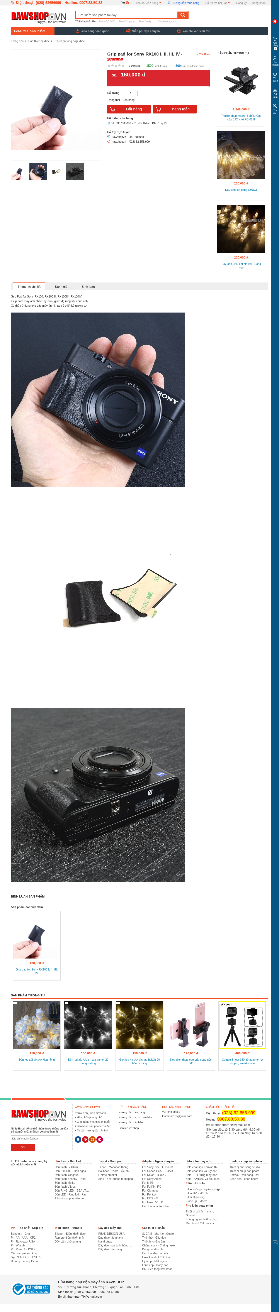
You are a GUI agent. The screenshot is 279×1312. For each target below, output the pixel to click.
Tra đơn (275, 111)
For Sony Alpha (152, 1178)
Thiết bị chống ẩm (153, 1241)
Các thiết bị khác (39, 41)
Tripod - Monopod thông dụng (115, 1167)
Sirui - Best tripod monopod (115, 1178)
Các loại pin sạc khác (24, 1253)
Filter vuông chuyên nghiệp (203, 1189)
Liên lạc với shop (129, 1128)
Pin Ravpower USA (23, 1241)
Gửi (23, 1147)
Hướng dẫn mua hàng (185, 3)
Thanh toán (180, 109)
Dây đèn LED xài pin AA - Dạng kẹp (241, 265)
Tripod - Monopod (110, 1161)
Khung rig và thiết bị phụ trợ (203, 1219)
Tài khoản (275, 63)
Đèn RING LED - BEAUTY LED (72, 1190)
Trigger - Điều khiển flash (70, 1233)
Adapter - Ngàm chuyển (158, 1161)
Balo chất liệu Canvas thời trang (203, 1167)
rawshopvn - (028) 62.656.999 (131, 141)
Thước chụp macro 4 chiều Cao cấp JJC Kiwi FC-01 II (241, 117)
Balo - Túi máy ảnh (198, 1161)
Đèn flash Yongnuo (66, 1175)
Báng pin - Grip (20, 1233)
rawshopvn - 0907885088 (128, 137)
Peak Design (145, 21)
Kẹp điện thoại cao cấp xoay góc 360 (191, 1061)
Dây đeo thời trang (110, 1249)
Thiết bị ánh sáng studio (245, 1167)
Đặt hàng (134, 109)
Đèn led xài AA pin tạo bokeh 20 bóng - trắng (88, 1061)
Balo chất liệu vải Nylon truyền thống (203, 1171)
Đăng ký (241, 3)
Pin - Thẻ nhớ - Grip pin (27, 1227)
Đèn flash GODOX (66, 1167)
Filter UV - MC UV (197, 1193)
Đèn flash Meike (65, 1182)
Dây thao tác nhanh (110, 1237)
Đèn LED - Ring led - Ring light (72, 1194)
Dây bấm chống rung (68, 1241)
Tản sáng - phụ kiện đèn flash (72, 1198)
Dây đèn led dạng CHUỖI (241, 189)
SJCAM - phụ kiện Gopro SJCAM (159, 1233)
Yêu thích (275, 79)
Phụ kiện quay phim (199, 1205)
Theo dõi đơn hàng (146, 3)
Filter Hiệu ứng (195, 1197)
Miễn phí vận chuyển (146, 31)
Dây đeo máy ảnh (167, 21)
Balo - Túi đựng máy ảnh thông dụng (203, 1175)
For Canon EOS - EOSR (157, 1171)
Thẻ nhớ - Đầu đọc (154, 1237)
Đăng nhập (258, 3)
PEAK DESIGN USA (111, 1233)
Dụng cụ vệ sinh (152, 1249)
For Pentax (149, 1194)
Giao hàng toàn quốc (95, 31)
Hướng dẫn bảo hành (131, 1122)
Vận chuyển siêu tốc (196, 31)
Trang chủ (17, 41)
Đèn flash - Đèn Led (68, 1161)
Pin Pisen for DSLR (23, 1249)
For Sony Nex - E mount (157, 1167)
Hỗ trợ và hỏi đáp (216, 3)
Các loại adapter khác (156, 1206)
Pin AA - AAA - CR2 (23, 1237)
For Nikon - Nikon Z (154, 1175)
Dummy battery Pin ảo (25, 1261)
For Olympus (150, 1190)
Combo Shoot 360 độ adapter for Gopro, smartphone (242, 1061)
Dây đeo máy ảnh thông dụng (115, 1245)
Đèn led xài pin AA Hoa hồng (37, 1059)
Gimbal (190, 1215)
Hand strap (105, 1241)
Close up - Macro (196, 1201)
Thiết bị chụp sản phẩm (244, 1171)
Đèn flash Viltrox (65, 1186)
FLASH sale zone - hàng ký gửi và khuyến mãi (29, 1163)
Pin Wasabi (18, 1245)
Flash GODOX (107, 21)
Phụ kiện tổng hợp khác (69, 41)
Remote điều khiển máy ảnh (72, 1237)
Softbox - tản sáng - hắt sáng (247, 1175)
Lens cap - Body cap (155, 1265)
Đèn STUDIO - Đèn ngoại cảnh (72, 1171)
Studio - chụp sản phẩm (246, 1161)
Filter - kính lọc (196, 1183)
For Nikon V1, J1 (152, 1202)
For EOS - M (150, 1198)
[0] (123, 2)
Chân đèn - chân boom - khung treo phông (247, 1178)
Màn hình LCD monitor (200, 1223)
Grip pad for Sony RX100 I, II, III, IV (37, 971)
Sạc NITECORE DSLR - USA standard (28, 1257)
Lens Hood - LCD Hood (156, 1257)
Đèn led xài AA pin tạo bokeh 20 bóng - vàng (139, 1061)
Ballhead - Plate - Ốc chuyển (115, 1171)
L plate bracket (107, 1175)
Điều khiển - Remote (68, 1227)
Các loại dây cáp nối (155, 1253)
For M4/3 (147, 1182)
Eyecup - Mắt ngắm (154, 1261)
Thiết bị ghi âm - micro (200, 1211)
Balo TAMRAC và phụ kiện (202, 1178)
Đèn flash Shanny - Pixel (70, 1178)
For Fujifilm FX (151, 1186)
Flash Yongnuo (126, 21)
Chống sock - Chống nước (159, 1245)
